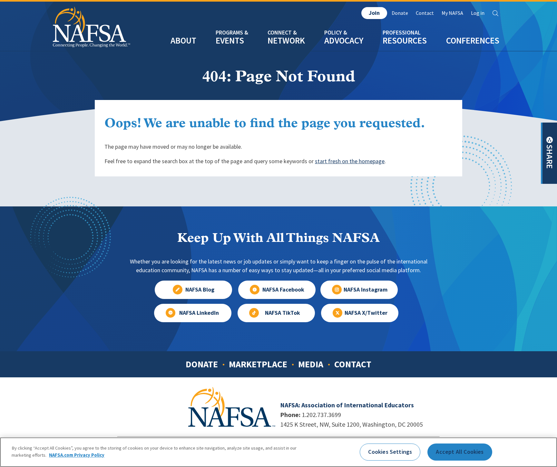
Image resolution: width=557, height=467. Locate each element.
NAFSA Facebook (283, 289)
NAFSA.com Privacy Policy (76, 455)
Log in (477, 13)
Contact (425, 13)
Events (230, 40)
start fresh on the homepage (350, 161)
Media (310, 364)
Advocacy (343, 40)
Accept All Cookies (460, 452)
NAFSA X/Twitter (366, 313)
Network (286, 40)
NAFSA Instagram (365, 289)
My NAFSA (452, 13)
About (183, 40)
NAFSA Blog (199, 289)
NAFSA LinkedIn (199, 313)
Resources (405, 40)
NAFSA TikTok (282, 313)
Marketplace (258, 364)
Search (495, 13)
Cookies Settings (390, 452)
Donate (400, 13)
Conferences (472, 40)
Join (374, 13)
